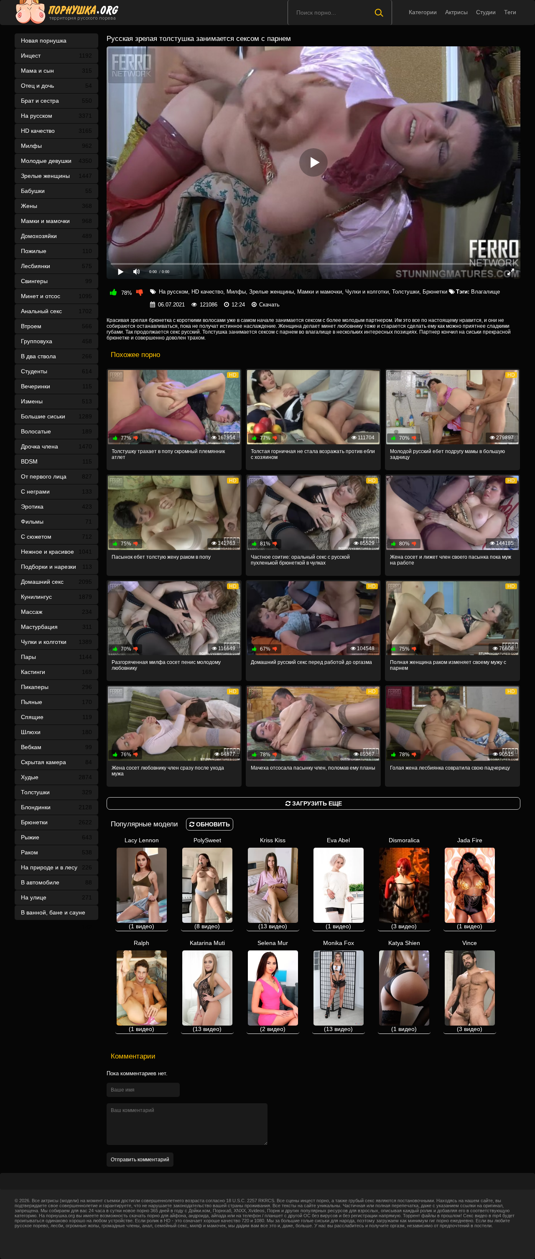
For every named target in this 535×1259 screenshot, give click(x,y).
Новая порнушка (43, 40)
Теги (510, 12)
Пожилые (56, 251)
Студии (486, 12)
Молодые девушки (56, 160)
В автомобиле (56, 882)
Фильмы (56, 521)
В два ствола (56, 356)
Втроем (56, 326)
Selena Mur (272, 986)
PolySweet (207, 883)
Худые (56, 777)
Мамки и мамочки (56, 221)
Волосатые (56, 431)
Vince (469, 986)
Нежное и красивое (56, 551)
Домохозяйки (56, 236)
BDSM (56, 461)
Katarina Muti (207, 986)
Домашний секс (56, 581)
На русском (56, 115)
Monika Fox (338, 986)
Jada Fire (469, 883)
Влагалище (485, 292)
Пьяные (56, 702)
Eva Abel (338, 883)
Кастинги (56, 672)
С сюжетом (56, 536)
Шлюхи (56, 732)
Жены (56, 206)
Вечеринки (56, 386)
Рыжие (56, 837)
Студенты (56, 371)
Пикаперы (56, 687)
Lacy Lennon (142, 883)
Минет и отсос (56, 296)
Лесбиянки (56, 266)
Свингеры (56, 281)
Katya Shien (404, 986)
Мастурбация (56, 626)
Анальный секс (56, 311)
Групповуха (56, 341)
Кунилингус (56, 596)
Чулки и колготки (56, 641)
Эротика (56, 506)
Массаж (56, 611)
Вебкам (56, 747)
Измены (56, 401)
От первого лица (56, 476)
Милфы (56, 145)
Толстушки (56, 792)
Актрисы (456, 12)
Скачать (269, 304)
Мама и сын (56, 70)
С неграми (56, 491)
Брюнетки (56, 822)
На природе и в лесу (56, 867)
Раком (56, 852)
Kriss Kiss (272, 883)
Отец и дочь (56, 85)
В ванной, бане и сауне (56, 914)
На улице (56, 897)
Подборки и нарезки (56, 566)
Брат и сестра (56, 100)
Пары (56, 657)
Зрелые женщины (56, 175)
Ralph (141, 986)
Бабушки (56, 190)
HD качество (56, 130)
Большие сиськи (56, 416)
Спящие (56, 717)
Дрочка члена (56, 446)
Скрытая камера (56, 762)
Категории (423, 12)
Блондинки (56, 807)
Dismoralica (404, 883)
